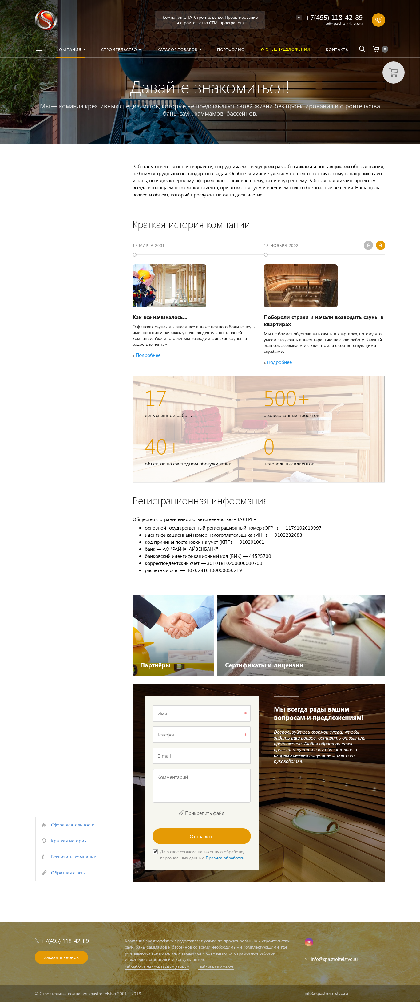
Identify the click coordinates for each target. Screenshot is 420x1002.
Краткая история (69, 841)
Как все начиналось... (160, 317)
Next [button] (380, 245)
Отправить (201, 836)
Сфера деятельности (73, 825)
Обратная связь (68, 873)
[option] (193, 302)
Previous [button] (368, 245)
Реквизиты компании (74, 857)
